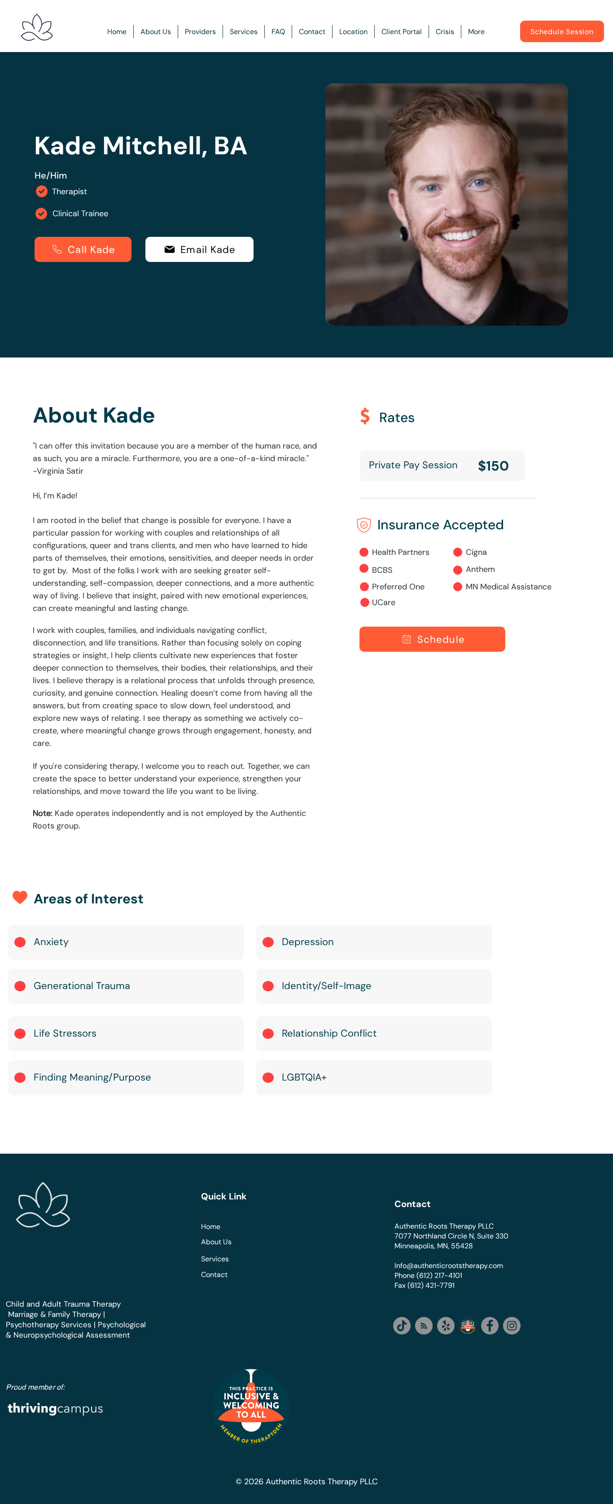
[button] (200, 31)
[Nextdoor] (424, 1325)
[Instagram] (512, 1325)
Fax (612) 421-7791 (424, 1285)
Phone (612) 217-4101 (428, 1275)
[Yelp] (446, 1325)
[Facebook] (490, 1325)
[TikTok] (402, 1325)
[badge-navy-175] (468, 1325)
